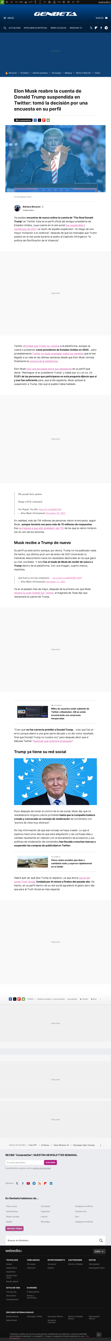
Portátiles (25, 73)
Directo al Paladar (75, 1264)
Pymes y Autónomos (32, 1297)
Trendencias (11, 1292)
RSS (39, 1183)
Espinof (51, 1268)
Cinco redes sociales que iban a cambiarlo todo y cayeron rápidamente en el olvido (71, 863)
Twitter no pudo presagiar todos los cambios (58, 353)
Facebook (101, 28)
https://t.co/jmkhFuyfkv (50, 509)
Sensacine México (55, 1316)
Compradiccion (12, 1299)
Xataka (9, 1264)
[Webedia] (13, 1250)
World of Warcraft (83, 73)
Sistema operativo (40, 73)
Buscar (101, 1240)
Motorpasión (94, 1264)
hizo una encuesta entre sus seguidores (49, 368)
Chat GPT (33, 1145)
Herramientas (12, 1211)
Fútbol (97, 73)
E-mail (48, 120)
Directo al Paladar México (75, 1317)
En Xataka (58, 705)
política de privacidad (42, 1168)
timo (77, 1216)
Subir (97, 1251)
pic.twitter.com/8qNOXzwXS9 (67, 577)
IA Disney (45, 1145)
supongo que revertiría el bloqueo (52, 741)
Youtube (28, 1183)
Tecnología (56, 73)
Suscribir (50, 1162)
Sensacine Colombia (52, 1321)
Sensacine (52, 1264)
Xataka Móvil (11, 1268)
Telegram (106, 28)
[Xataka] (2, 2)
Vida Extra (31, 1268)
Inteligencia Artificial (84, 1222)
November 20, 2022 (55, 513)
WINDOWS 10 (76, 28)
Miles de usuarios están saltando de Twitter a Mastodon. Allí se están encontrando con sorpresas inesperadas (70, 713)
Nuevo (99, 18)
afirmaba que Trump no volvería (41, 346)
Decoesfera (11, 1296)
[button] (33, 206)
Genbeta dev (81, 1211)
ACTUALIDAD (15, 28)
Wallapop (68, 73)
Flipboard (96, 28)
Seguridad (45, 1211)
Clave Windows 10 (61, 1145)
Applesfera (10, 1272)
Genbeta (55, 14)
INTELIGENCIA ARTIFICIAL (35, 28)
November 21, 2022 (55, 581)
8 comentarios (24, 120)
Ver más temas (14, 1228)
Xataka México (12, 1316)
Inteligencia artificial (84, 1206)
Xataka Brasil (11, 1320)
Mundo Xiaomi (12, 1281)
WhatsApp (45, 1222)
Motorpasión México (94, 1317)
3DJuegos (31, 1264)
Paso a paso (11, 1206)
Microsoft (13, 73)
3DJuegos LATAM (34, 1316)
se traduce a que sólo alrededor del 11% (41, 528)
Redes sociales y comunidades (51, 999)
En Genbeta (55, 857)
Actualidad (72, 999)
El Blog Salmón (33, 1292)
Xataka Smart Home (11, 1276)
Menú (11, 18)
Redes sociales (12, 1216)
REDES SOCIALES (58, 28)
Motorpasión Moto (97, 1268)
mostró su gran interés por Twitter (33, 592)
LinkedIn (51, 1183)
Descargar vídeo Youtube (84, 1145)
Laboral (44, 1216)
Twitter (91, 28)
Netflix (9, 1222)
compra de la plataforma (44, 361)
